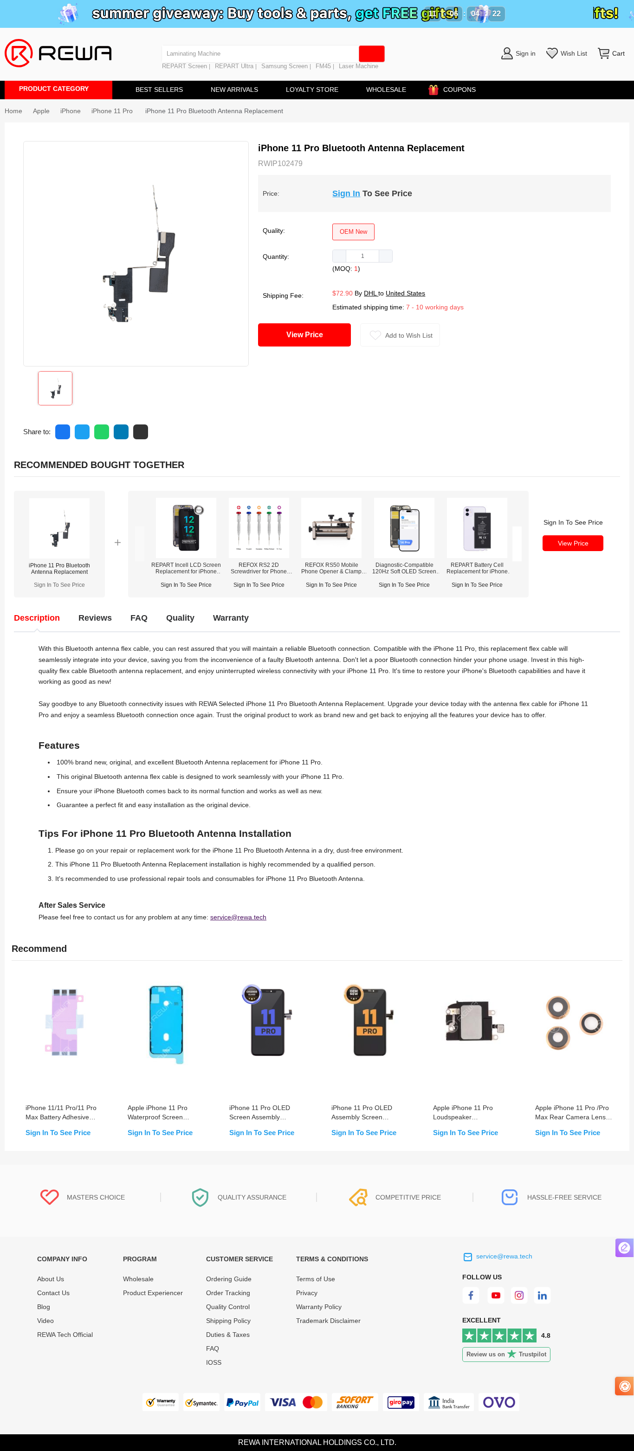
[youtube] (496, 1301)
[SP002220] (331, 555)
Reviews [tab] (95, 618)
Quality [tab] (180, 618)
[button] (339, 256)
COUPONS (459, 89)
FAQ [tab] (139, 618)
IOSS (213, 1362)
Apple (41, 111)
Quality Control (228, 1306)
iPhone (70, 111)
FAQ (212, 1348)
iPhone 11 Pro (113, 111)
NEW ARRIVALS (234, 89)
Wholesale (138, 1279)
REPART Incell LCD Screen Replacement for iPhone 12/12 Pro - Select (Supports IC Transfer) (186, 568)
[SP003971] (404, 555)
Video (45, 1320)
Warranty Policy (319, 1306)
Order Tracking (228, 1293)
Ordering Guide (229, 1279)
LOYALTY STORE (312, 89)
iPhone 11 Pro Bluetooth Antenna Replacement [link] (214, 111)
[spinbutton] (362, 256)
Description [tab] (37, 618)
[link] (41, 111)
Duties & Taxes (228, 1334)
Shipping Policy (228, 1320)
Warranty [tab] (231, 618)
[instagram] (520, 1301)
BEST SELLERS (159, 89)
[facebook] (472, 1301)
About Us (50, 1279)
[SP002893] (186, 555)
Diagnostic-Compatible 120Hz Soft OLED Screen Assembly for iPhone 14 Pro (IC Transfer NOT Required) (404, 568)
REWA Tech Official (66, 1334)
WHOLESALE (386, 89)
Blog (43, 1306)
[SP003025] (259, 555)
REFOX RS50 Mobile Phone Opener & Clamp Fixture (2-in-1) (331, 568)
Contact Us (53, 1293)
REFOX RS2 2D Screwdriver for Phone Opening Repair (259, 568)
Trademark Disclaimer (328, 1320)
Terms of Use (315, 1279)
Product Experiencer (153, 1293)
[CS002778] (477, 555)
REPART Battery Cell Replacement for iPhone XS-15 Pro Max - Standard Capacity (477, 568)
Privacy (306, 1293)
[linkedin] (543, 1301)
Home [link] (13, 111)
